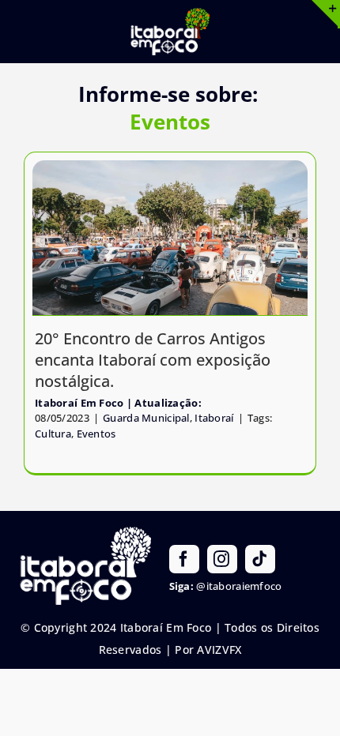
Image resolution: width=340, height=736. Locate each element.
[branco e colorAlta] (170, 15)
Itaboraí (214, 418)
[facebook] (184, 559)
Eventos (96, 433)
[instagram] (222, 559)
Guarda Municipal (146, 418)
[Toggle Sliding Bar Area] (326, 14)
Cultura (53, 433)
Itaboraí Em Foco (79, 403)
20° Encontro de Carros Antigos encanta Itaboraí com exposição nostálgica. (152, 360)
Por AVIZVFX (208, 649)
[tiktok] (260, 559)
